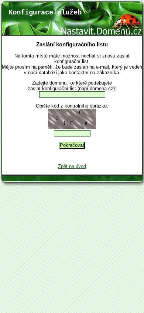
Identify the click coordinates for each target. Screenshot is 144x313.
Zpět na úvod (72, 166)
